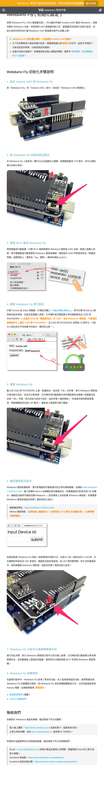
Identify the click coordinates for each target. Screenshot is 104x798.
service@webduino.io (42, 732)
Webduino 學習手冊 (55, 10)
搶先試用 (91, 3)
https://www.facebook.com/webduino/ (46, 757)
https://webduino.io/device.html (39, 507)
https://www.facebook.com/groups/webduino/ (56, 761)
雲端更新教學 (15, 694)
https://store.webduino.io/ (36, 728)
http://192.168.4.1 (61, 310)
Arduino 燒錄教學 (17, 699)
